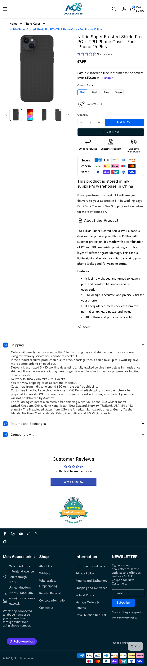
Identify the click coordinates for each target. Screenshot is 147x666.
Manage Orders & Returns (87, 605)
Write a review (73, 482)
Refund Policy (84, 595)
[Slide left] (6, 114)
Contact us (46, 608)
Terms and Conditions (90, 566)
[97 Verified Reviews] (73, 525)
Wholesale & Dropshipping (48, 583)
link (100, 394)
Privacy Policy (84, 573)
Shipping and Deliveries (91, 588)
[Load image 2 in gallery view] (30, 115)
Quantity (82, 114)
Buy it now (111, 132)
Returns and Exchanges (91, 580)
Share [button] (86, 327)
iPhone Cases (32, 23)
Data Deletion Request (90, 615)
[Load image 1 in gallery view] (16, 115)
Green (118, 92)
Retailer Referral (50, 593)
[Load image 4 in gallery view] (58, 115)
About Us (45, 566)
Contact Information (53, 600)
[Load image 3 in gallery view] (44, 115)
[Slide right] (68, 114)
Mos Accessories (24, 658)
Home (13, 23)
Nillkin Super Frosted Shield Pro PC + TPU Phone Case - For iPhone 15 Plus (56, 29)
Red (94, 92)
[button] (7, 9)
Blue (106, 92)
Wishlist (44, 573)
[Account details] (124, 9)
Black (83, 92)
